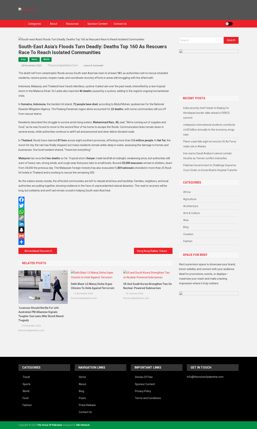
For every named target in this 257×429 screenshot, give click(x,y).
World (46, 59)
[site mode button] (229, 24)
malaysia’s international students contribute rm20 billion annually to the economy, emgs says (209, 129)
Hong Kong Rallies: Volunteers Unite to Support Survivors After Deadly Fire (155, 250)
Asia (23, 59)
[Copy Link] (95, 218)
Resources (72, 23)
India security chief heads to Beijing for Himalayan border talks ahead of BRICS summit (206, 112)
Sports (26, 384)
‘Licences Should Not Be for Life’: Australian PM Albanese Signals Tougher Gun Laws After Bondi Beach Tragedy (41, 314)
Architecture (190, 206)
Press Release (87, 405)
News (34, 59)
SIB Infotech (83, 425)
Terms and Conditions (148, 398)
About (53, 23)
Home (82, 377)
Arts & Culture (191, 213)
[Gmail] (95, 236)
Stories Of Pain (144, 377)
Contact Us (120, 23)
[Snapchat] (95, 230)
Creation (188, 234)
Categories (34, 23)
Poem (82, 398)
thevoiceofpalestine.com (62, 65)
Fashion (187, 241)
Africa (187, 191)
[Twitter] (95, 206)
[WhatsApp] (95, 212)
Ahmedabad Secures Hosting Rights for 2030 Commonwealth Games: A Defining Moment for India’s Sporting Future (40, 250)
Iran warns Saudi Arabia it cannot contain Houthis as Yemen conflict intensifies (207, 156)
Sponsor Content (97, 23)
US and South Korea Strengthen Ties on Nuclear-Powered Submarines (147, 286)
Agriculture (189, 199)
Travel (26, 377)
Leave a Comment (93, 65)
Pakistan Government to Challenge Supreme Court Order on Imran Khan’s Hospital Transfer (210, 168)
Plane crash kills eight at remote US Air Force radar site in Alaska (209, 144)
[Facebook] (95, 200)
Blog (186, 227)
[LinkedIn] (95, 224)
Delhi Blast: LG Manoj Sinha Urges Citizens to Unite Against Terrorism (92, 286)
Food (25, 398)
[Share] (95, 242)
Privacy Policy (143, 391)
